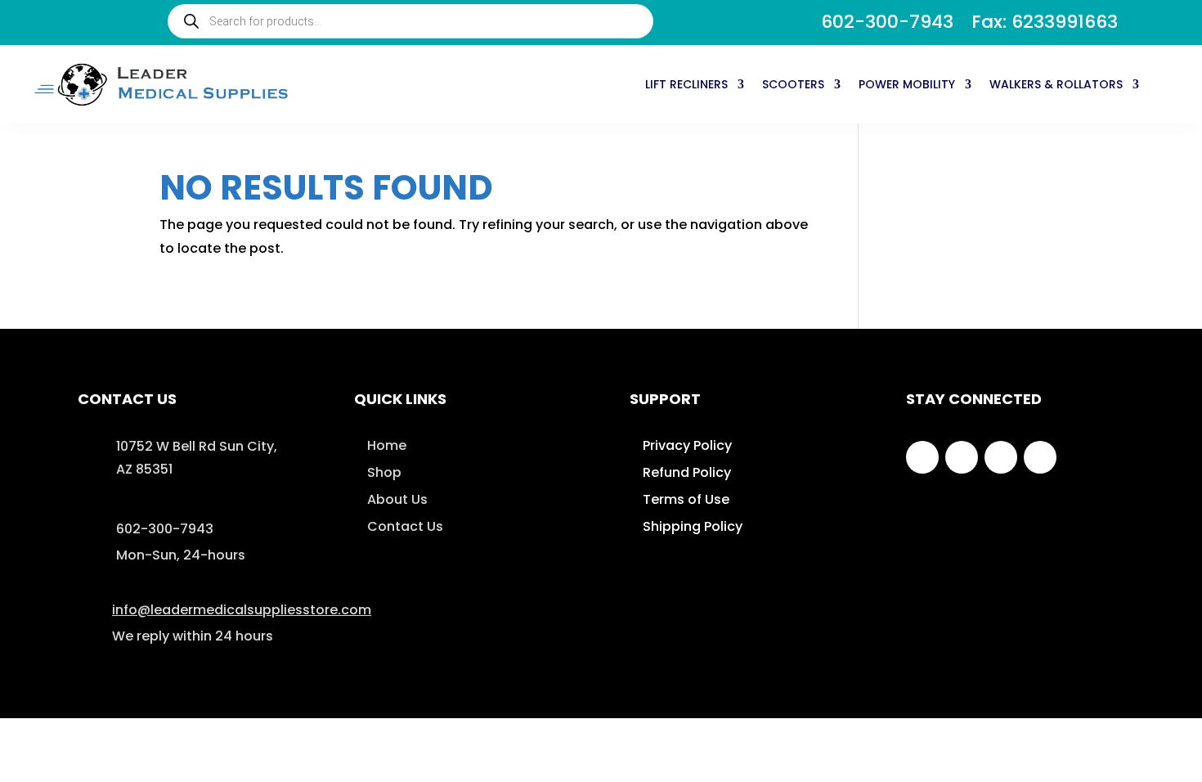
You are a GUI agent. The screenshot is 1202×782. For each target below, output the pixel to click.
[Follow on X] (961, 457)
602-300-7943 (887, 25)
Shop (384, 472)
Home (386, 445)
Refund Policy (687, 472)
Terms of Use (686, 499)
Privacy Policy (687, 445)
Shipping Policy (692, 526)
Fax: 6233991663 (1044, 25)
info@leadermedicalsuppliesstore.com (241, 609)
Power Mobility (907, 84)
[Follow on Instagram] (1000, 457)
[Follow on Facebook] (922, 457)
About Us (397, 499)
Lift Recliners (686, 84)
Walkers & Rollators (1056, 84)
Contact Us (405, 526)
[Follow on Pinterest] (1040, 457)
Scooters (793, 84)
